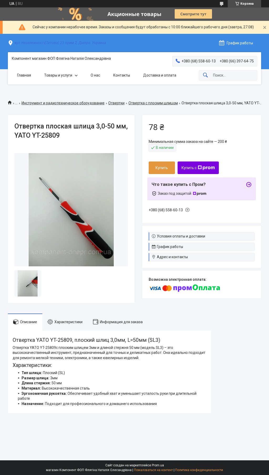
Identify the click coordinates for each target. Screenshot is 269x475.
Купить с (189, 168)
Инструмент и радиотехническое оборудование (63, 103)
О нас (95, 75)
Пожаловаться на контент (153, 470)
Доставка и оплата (159, 75)
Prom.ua (158, 465)
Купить (162, 168)
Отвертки (116, 103)
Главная (24, 75)
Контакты (121, 75)
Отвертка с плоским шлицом (153, 103)
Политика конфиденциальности (199, 470)
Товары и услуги (58, 75)
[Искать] (205, 75)
